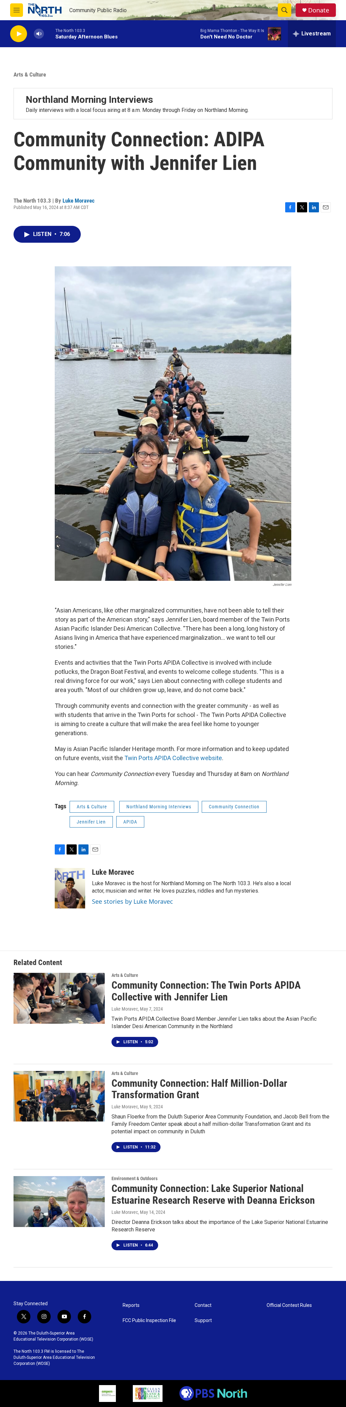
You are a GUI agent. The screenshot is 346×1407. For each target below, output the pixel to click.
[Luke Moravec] (70, 888)
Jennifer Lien (91, 822)
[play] (18, 34)
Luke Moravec (79, 200)
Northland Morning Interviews (89, 99)
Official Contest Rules (289, 1305)
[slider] (50, 33)
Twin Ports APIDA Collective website (173, 757)
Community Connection (234, 806)
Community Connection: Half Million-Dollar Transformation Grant (199, 1089)
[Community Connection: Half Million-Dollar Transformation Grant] (59, 1096)
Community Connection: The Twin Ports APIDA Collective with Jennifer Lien (206, 991)
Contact (203, 1305)
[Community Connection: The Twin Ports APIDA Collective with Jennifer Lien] (59, 998)
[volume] (39, 33)
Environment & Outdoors (134, 1178)
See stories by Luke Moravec (132, 901)
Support (203, 1320)
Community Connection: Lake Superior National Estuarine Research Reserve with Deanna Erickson (213, 1194)
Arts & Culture (30, 74)
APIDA (130, 822)
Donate (318, 10)
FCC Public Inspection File (149, 1320)
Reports (131, 1305)
